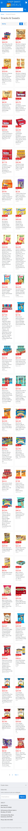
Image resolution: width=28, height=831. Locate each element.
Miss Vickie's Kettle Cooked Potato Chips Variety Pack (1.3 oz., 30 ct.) (20, 575)
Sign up (22, 797)
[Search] (25, 9)
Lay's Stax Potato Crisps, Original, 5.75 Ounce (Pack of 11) (20, 663)
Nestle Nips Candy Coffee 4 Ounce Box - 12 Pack (21, 549)
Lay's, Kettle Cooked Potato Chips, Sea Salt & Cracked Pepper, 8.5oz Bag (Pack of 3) (21, 727)
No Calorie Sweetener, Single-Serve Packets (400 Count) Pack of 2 (6, 224)
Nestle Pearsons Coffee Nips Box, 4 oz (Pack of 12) (7, 549)
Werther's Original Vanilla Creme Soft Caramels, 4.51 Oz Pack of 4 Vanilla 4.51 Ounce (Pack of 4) (21, 77)
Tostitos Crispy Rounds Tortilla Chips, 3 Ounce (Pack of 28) (20, 167)
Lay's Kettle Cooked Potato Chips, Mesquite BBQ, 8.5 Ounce (6, 726)
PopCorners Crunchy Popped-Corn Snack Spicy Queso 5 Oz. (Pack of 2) (7, 426)
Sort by (4, 23)
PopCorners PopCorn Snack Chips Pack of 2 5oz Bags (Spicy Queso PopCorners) (20, 486)
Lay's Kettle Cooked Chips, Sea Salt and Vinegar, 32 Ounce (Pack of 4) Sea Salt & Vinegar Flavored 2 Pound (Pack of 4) (7, 697)
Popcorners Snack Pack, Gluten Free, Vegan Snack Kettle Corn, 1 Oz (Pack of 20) (7, 486)
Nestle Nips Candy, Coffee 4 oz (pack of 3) (7, 574)
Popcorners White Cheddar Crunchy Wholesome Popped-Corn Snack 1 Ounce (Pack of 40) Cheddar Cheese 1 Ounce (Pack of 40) (21, 633)
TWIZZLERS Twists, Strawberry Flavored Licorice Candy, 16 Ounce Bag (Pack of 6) (7, 135)
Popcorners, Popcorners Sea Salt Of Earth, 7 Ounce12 (20, 515)
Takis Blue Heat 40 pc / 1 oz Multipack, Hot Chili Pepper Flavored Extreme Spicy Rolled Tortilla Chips (7, 47)
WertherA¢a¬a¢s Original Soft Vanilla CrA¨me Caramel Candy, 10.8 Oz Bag (6, 107)
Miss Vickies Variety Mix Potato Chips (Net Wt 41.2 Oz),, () (21, 603)
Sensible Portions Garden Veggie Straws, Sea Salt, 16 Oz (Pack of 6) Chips (20, 292)
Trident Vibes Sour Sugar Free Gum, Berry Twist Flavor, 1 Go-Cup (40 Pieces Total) (21, 196)
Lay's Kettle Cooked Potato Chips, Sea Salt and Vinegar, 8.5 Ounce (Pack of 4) (20, 696)
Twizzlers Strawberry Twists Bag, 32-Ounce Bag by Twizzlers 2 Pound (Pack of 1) (21, 107)
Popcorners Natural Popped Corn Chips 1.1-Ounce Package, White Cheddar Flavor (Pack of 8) (20, 320)
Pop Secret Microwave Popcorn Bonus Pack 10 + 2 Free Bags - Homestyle (20, 454)
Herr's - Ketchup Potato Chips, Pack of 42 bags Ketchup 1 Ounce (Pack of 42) (21, 756)
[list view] (25, 24)
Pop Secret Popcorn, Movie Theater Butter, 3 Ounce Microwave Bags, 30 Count (21, 426)
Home (2, 14)
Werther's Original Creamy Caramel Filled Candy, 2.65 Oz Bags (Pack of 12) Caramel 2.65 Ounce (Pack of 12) (21, 47)
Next (16, 775)
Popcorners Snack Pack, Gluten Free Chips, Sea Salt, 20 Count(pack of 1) (21, 362)
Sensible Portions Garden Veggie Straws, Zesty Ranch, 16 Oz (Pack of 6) (7, 292)
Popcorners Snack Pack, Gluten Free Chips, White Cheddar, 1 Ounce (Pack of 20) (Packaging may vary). (7, 364)
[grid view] (21, 24)
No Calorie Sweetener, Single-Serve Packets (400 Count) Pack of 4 (20, 224)
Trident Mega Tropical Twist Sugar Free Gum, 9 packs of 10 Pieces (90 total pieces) (7, 196)
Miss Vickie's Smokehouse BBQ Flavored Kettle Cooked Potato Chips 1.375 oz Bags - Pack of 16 (7, 631)
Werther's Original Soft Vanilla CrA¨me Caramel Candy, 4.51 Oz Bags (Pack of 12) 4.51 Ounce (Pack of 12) (7, 78)
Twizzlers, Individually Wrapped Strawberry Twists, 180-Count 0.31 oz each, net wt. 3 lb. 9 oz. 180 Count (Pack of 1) (21, 137)
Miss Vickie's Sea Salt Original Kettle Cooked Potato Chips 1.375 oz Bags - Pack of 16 (7, 603)
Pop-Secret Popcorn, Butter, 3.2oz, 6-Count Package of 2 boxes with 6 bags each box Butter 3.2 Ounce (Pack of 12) (7, 456)
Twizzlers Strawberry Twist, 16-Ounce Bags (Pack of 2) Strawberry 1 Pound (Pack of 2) (7, 168)
